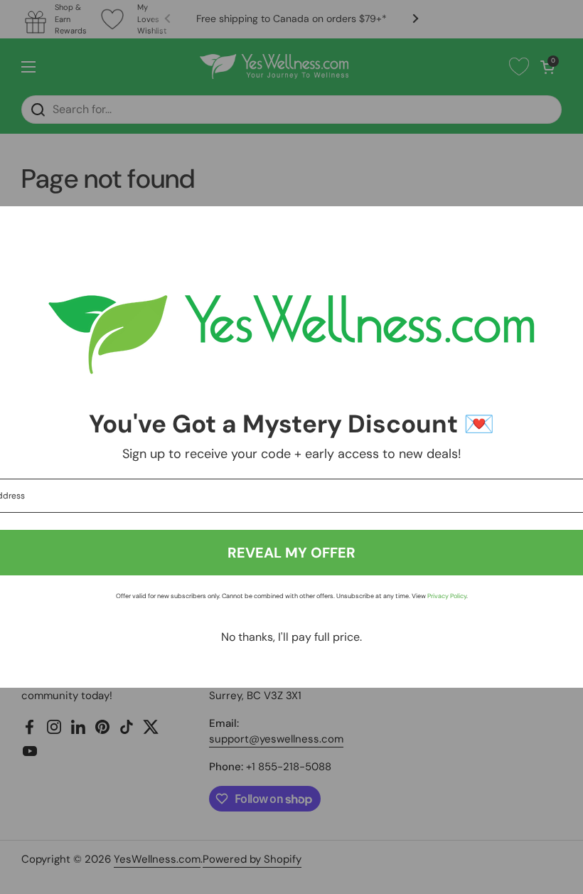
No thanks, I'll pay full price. (291, 637)
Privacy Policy (446, 596)
